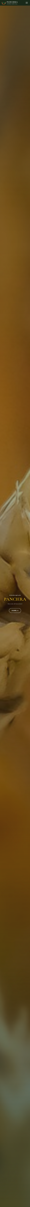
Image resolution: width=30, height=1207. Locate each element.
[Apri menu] (26, 2)
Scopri (14, 610)
